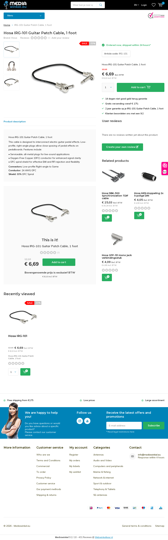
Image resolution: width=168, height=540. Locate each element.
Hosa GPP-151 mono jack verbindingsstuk (117, 256)
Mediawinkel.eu (22, 525)
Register (73, 454)
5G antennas (100, 494)
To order (41, 471)
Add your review (60, 37)
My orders (74, 460)
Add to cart (59, 262)
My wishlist (75, 471)
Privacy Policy (43, 477)
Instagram (80, 421)
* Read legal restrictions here (120, 431)
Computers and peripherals (108, 466)
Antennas (98, 454)
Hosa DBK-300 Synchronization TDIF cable (115, 196)
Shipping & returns (46, 494)
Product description (15, 121)
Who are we (43, 454)
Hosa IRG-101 (17, 336)
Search (101, 5)
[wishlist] (154, 5)
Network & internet (103, 477)
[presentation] (92, 79)
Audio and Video (102, 460)
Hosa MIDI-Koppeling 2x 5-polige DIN (148, 194)
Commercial (43, 466)
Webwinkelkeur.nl (104, 537)
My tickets (74, 466)
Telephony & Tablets (104, 489)
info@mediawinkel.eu (149, 454)
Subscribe (154, 425)
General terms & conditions (136, 525)
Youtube (87, 421)
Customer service (45, 483)
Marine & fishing (102, 471)
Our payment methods (48, 489)
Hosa (14, 37)
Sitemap (159, 525)
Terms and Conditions (48, 460)
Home (7, 25)
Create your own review (121, 146)
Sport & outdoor (102, 483)
